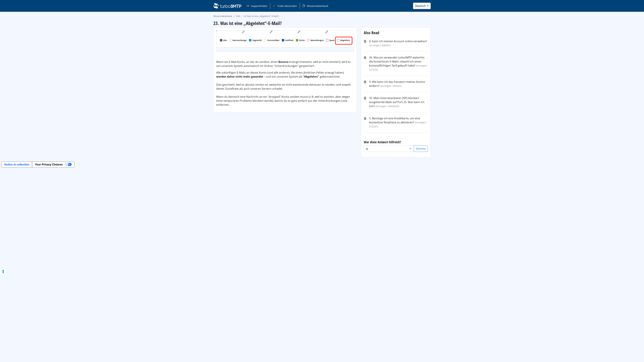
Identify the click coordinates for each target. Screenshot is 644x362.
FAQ (238, 16)
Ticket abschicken (287, 6)
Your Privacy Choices (49, 164)
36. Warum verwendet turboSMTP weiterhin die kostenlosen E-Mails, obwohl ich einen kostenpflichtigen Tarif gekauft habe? (396, 61)
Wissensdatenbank (317, 6)
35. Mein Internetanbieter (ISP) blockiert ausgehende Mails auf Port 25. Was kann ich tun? (396, 102)
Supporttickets (258, 6)
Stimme (421, 148)
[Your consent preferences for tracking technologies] (3, 271)
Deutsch (420, 6)
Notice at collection (16, 164)
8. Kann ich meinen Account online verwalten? (398, 41)
